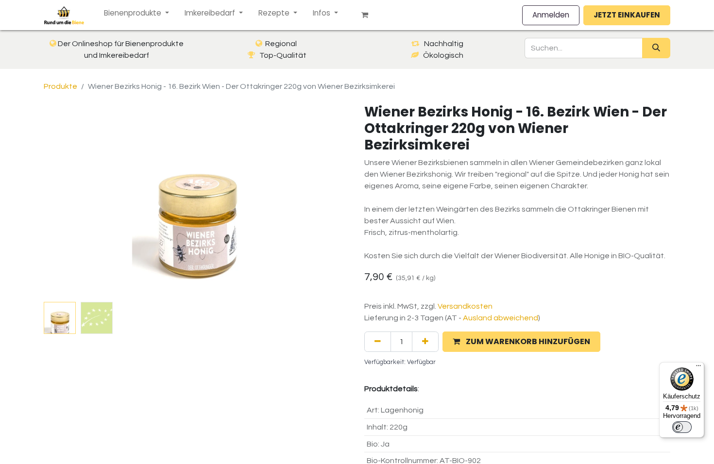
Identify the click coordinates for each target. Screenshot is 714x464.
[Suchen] (656, 48)
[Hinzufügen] (425, 341)
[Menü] (698, 368)
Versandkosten (465, 306)
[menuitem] (136, 13)
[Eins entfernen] (377, 341)
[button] (67, 201)
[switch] (682, 427)
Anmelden (550, 15)
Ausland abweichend (500, 318)
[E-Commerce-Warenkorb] (369, 15)
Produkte (60, 86)
